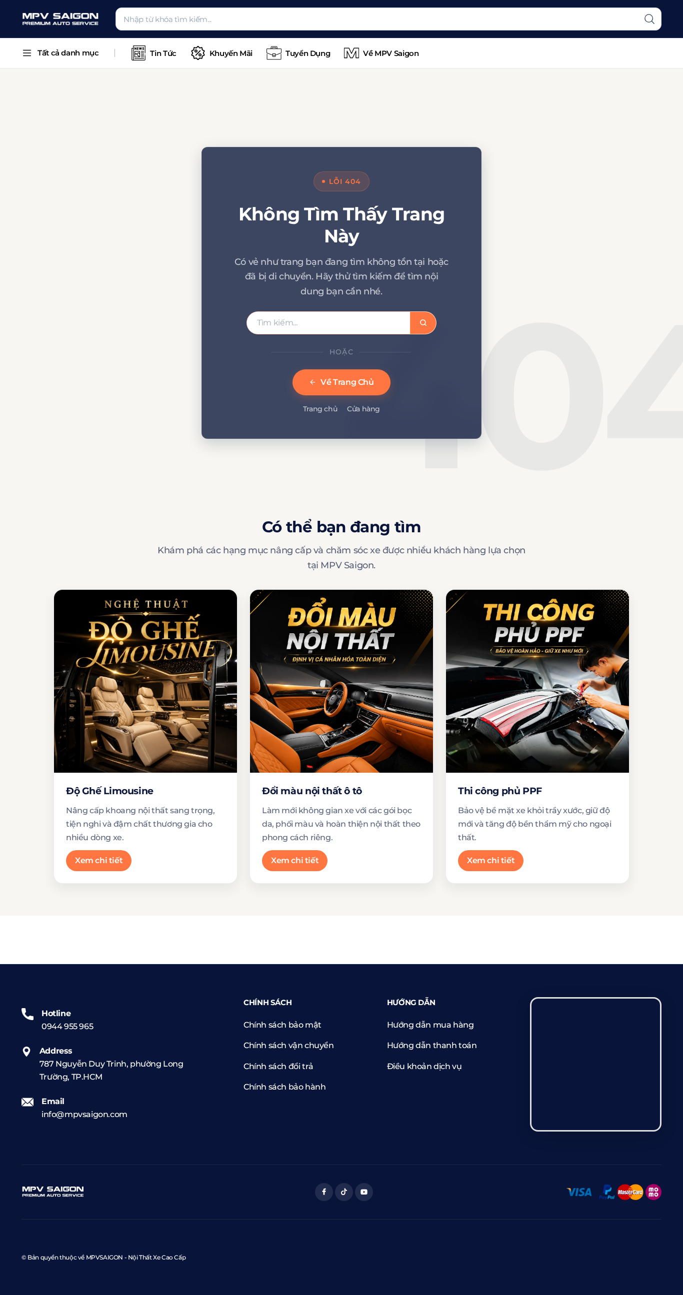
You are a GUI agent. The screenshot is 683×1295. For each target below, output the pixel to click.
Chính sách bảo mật (283, 1025)
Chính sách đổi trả (279, 1066)
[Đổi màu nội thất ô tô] (341, 681)
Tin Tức (163, 53)
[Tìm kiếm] (649, 19)
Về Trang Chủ (347, 382)
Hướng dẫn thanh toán (432, 1045)
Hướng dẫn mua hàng (430, 1025)
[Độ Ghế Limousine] (145, 681)
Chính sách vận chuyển (289, 1045)
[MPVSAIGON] (61, 19)
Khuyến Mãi (231, 53)
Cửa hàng (363, 408)
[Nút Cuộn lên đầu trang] (660, 1272)
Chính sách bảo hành (285, 1087)
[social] (324, 1192)
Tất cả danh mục (68, 52)
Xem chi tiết (98, 860)
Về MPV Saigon (390, 53)
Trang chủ (320, 408)
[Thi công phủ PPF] (537, 681)
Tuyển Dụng (308, 53)
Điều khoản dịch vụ (424, 1066)
